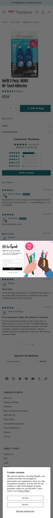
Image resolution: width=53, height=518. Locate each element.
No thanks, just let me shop (13, 272)
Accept (25, 498)
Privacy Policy (24, 491)
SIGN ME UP (12, 268)
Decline (25, 505)
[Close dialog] (51, 242)
